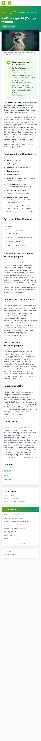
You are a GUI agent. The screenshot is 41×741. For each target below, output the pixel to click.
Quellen (6, 538)
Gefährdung (8, 535)
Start (4, 12)
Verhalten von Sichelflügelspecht (14, 528)
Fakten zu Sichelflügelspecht (13, 515)
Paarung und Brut (10, 532)
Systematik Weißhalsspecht (13, 518)
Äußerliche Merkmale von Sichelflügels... (17, 521)
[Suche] (9, 3)
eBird (6, 475)
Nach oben (21, 543)
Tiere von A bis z (12, 12)
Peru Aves (7, 479)
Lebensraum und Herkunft (12, 525)
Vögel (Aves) (20, 230)
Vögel (12, 495)
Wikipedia (7, 471)
